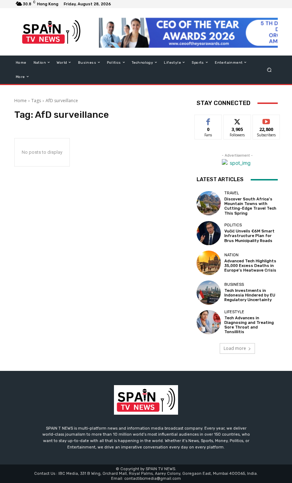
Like (208, 120)
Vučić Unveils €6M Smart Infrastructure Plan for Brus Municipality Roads (249, 236)
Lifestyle (234, 312)
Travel (231, 193)
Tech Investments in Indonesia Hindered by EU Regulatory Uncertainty (249, 295)
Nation (231, 255)
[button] (269, 70)
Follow (237, 120)
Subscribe (266, 120)
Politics (233, 225)
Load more (235, 348)
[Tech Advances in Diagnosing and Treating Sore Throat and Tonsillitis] (209, 322)
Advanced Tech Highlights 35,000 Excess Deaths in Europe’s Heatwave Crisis (250, 266)
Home (20, 101)
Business (234, 285)
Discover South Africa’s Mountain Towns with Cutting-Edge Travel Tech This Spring (250, 206)
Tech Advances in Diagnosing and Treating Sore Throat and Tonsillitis (249, 325)
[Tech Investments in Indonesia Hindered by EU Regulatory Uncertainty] (209, 292)
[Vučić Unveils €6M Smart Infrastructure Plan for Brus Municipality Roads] (209, 233)
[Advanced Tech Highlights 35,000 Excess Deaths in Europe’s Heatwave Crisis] (209, 263)
